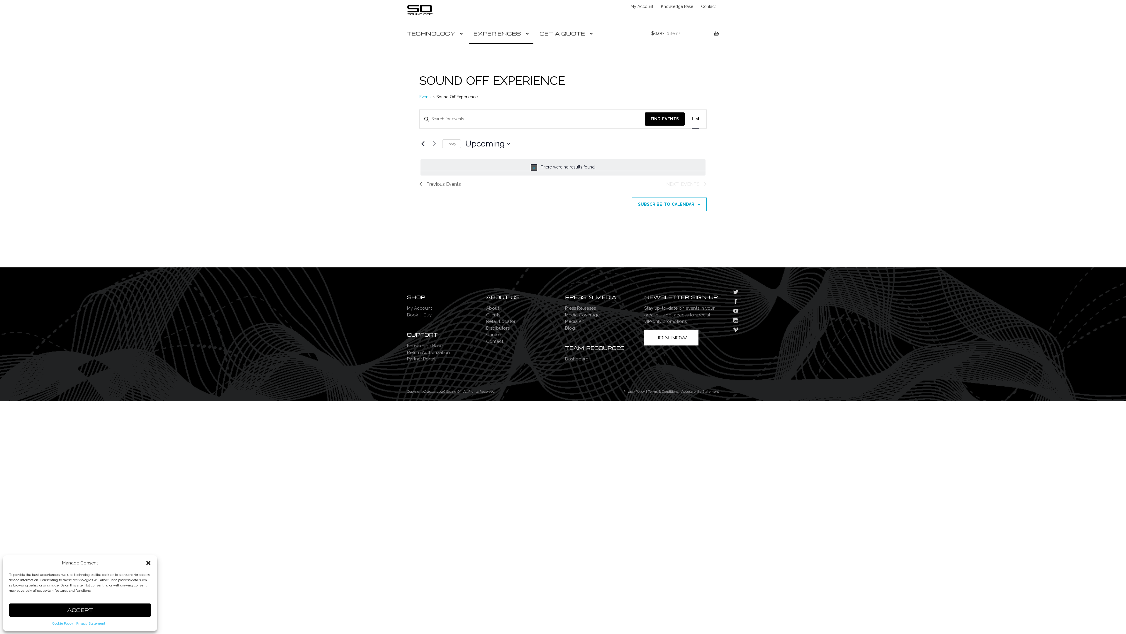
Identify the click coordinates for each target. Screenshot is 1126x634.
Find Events (665, 119)
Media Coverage (582, 315)
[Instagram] (735, 320)
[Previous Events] (422, 143)
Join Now (671, 337)
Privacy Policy (634, 391)
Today (451, 144)
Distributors (498, 328)
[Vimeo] (735, 330)
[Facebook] (735, 302)
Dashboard (577, 359)
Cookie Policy (62, 623)
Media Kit (574, 321)
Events (425, 97)
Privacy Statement (90, 623)
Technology (431, 33)
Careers (494, 334)
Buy (428, 315)
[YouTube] (735, 311)
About (492, 308)
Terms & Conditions (663, 391)
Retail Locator (500, 321)
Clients (493, 315)
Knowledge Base (677, 6)
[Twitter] (735, 292)
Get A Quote (562, 33)
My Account (641, 6)
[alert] (563, 167)
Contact (708, 6)
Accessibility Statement (700, 391)
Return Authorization (428, 352)
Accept (80, 610)
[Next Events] (434, 143)
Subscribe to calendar (666, 204)
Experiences (497, 33)
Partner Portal (421, 359)
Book (412, 315)
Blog (570, 328)
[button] (148, 563)
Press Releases (580, 308)
